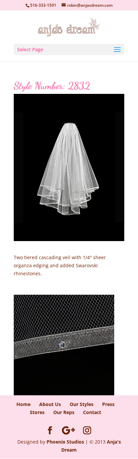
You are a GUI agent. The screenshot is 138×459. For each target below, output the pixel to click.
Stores (37, 412)
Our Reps (63, 412)
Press (108, 404)
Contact (92, 412)
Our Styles (81, 404)
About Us (50, 404)
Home (23, 404)
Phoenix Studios (65, 442)
